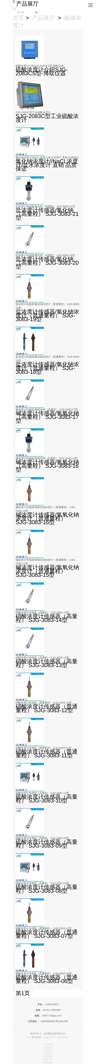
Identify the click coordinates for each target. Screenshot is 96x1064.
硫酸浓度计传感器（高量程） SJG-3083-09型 (42, 838)
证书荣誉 (48, 1056)
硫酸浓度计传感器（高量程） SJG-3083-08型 (42, 883)
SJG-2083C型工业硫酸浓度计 (33, 112)
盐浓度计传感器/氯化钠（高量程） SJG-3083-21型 (45, 206)
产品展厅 (43, 18)
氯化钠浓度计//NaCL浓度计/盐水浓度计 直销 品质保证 (47, 157)
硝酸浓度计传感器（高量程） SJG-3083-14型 (42, 612)
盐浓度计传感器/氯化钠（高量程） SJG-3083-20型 (45, 255)
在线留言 (48, 1062)
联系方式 (48, 1059)
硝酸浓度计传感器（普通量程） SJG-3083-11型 (43, 747)
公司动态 (48, 1050)
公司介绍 (48, 1047)
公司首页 (48, 1044)
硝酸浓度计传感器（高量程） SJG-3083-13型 (42, 657)
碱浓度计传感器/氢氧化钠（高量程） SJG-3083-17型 (47, 409)
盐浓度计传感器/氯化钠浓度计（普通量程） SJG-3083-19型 (48, 306)
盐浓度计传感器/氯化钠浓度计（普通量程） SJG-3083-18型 (48, 358)
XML (29, 1037)
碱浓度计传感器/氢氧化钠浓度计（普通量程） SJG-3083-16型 (46, 509)
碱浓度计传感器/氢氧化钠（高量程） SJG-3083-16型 (47, 458)
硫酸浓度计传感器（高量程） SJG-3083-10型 (42, 793)
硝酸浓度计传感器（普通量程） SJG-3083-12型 (44, 702)
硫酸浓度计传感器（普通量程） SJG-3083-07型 (44, 928)
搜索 (36, 12)
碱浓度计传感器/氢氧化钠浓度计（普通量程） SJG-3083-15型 (46, 561)
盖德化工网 (49, 1037)
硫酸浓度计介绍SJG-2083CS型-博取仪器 (40, 65)
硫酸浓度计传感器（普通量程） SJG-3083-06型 (44, 973)
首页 (18, 18)
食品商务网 (62, 1037)
